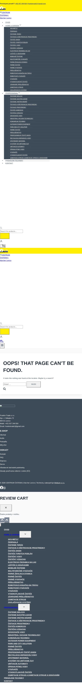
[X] (4, 251)
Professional (11, 607)
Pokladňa (3, 442)
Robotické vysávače (18, 588)
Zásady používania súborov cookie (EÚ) (15, 471)
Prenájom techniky (14, 160)
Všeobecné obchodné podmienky (12, 468)
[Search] (4, 236)
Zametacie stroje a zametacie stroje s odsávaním (28, 158)
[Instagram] (4, 9)
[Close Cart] (6, 507)
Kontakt (9, 163)
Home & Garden (12, 535)
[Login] (41, 241)
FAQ (1, 457)
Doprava (3, 461)
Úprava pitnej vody (18, 667)
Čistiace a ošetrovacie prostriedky (23, 37)
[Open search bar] (1, 228)
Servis (2, 464)
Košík (2, 438)
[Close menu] (0, 524)
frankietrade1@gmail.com (37, 3)
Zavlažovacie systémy (18, 90)
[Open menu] (2, 345)
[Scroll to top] (2, 520)
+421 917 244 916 (21, 3)
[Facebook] (1, 9)
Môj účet (3, 445)
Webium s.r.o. (59, 483)
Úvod (7, 22)
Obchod (3, 435)
